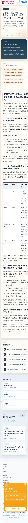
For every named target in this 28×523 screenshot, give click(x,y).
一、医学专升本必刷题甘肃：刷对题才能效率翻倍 (13, 72)
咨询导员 (19, 2)
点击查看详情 (15, 509)
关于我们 (5, 466)
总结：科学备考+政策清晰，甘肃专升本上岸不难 (13, 82)
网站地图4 (18, 519)
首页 (17, 2)
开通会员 (23, 2)
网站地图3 (14, 519)
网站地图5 (23, 519)
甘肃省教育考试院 (7, 478)
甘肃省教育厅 (6, 480)
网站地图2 (9, 519)
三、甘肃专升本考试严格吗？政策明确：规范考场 (13, 79)
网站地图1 (4, 519)
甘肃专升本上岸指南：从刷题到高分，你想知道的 (13, 69)
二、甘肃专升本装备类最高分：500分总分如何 (12, 75)
